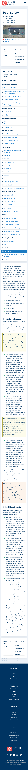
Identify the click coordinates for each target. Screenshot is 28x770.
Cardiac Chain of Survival (11, 99)
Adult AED (7, 172)
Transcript (6, 41)
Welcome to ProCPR (10, 88)
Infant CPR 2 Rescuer (10, 205)
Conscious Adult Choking (11, 218)
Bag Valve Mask (8, 195)
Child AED (6, 175)
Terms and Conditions (14, 735)
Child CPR (6, 159)
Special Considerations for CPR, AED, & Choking (14, 255)
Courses (14, 691)
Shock (5, 244)
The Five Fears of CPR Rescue (12, 96)
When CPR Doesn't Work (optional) (14, 188)
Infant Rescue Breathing (11, 140)
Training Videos (14, 689)
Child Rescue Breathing (10, 137)
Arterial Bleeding (9, 241)
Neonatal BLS (8, 168)
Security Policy (14, 737)
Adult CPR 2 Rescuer (10, 198)
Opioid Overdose (9, 143)
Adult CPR (7, 155)
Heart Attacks (8, 112)
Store (14, 696)
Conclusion (7, 260)
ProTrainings (22, 760)
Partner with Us (14, 719)
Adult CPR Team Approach (11, 211)
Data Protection (14, 732)
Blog (14, 676)
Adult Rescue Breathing (11, 134)
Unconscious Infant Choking (12, 234)
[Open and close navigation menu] (25, 3)
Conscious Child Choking (11, 221)
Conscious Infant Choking (11, 224)
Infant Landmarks (9, 162)
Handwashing (8, 127)
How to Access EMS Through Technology (12, 104)
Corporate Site (14, 678)
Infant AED (7, 178)
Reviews (14, 714)
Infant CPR (7, 165)
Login (14, 709)
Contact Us (14, 717)
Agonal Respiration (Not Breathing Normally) (14, 151)
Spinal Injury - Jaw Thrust (11, 181)
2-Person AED (8, 208)
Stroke (6, 115)
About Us (14, 671)
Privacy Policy (14, 730)
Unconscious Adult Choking (12, 228)
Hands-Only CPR (8, 185)
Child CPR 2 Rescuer (9, 201)
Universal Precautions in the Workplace (12, 123)
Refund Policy (14, 740)
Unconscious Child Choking (11, 231)
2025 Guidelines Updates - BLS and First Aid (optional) (14, 92)
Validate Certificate (14, 699)
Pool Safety (7, 251)
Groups (14, 694)
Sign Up (14, 712)
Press (14, 673)
